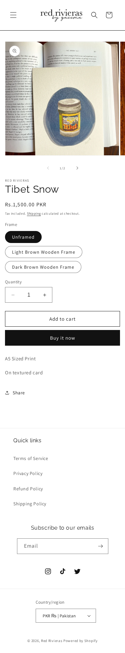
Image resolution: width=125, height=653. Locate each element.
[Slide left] (48, 168)
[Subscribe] (100, 546)
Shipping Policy (29, 504)
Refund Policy (28, 489)
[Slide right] (77, 168)
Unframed (23, 237)
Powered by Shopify (80, 640)
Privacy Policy (27, 473)
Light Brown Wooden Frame (43, 252)
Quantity (13, 282)
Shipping (34, 213)
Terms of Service (30, 458)
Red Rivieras (51, 640)
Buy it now (62, 338)
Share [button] (19, 393)
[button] (13, 15)
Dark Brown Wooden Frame (43, 267)
